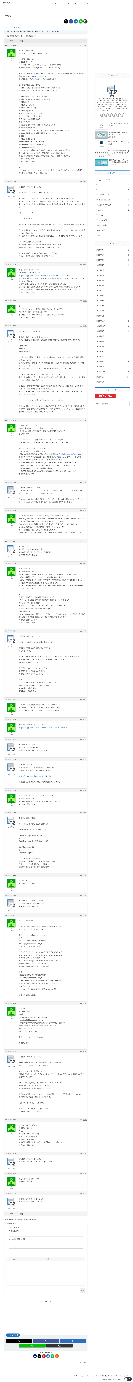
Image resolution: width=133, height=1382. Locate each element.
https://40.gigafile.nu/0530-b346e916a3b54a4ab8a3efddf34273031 (44, 275)
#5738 (85, 510)
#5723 (85, 482)
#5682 (85, 264)
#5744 (85, 541)
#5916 (85, 875)
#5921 (85, 895)
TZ (113, 96)
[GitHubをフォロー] (48, 1356)
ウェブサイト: (14, 1247)
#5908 (85, 759)
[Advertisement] (45, 1317)
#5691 (85, 326)
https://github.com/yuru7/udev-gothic (69, 454)
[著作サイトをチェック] (35, 1356)
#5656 (85, 45)
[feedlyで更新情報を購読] (52, 1356)
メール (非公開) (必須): (17, 1239)
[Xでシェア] (66, 21)
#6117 (85, 1003)
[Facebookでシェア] (71, 21)
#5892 (85, 563)
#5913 (85, 812)
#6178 (85, 1153)
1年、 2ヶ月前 (50, 31)
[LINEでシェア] (81, 21)
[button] (85, 21)
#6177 (85, 1120)
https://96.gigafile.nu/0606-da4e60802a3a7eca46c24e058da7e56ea (44, 727)
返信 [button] (81, 45)
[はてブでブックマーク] (76, 21)
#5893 (85, 631)
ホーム (78, 1376)
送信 (82, 1290)
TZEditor (14, 28)
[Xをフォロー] (39, 1356)
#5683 (85, 301)
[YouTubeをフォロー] (44, 1356)
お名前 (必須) (14, 1231)
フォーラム (7, 28)
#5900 (85, 719)
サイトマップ (104, 1376)
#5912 (85, 790)
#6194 (85, 1173)
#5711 (85, 420)
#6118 (85, 1051)
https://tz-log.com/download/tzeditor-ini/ (35, 776)
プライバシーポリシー (122, 1376)
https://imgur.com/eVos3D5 (36, 76)
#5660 (85, 181)
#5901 (85, 739)
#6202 (85, 1193)
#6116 (85, 915)
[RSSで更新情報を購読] (57, 1356)
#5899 (85, 699)
